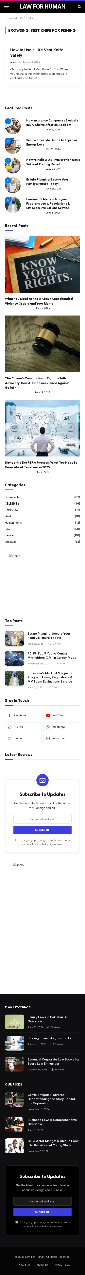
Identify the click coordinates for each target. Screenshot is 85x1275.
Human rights (13, 522)
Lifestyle (10, 541)
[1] (13, 133)
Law (7, 529)
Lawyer (9, 535)
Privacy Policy (40, 844)
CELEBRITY (12, 503)
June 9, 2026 (53, 129)
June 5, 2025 (43, 308)
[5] (13, 212)
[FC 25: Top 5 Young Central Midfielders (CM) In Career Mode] (14, 658)
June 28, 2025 (53, 188)
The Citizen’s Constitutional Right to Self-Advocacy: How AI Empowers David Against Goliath (37, 382)
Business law (13, 497)
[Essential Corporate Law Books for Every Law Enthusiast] (14, 1064)
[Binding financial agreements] (14, 1043)
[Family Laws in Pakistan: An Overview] (14, 1022)
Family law (11, 510)
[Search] (79, 6)
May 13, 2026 (53, 149)
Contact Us (41, 1264)
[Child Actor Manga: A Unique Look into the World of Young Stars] (14, 1145)
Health (9, 516)
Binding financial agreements (49, 1038)
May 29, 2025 (42, 392)
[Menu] (6, 6)
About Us (24, 1264)
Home (8, 18)
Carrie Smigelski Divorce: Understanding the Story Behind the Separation (51, 1099)
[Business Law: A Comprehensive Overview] (14, 1124)
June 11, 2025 (53, 212)
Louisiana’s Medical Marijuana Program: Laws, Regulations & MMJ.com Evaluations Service (48, 203)
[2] (13, 152)
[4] (13, 192)
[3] (13, 172)
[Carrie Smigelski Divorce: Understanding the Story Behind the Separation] (14, 1099)
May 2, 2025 (42, 471)
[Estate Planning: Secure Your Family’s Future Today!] (14, 638)
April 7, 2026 (53, 168)
